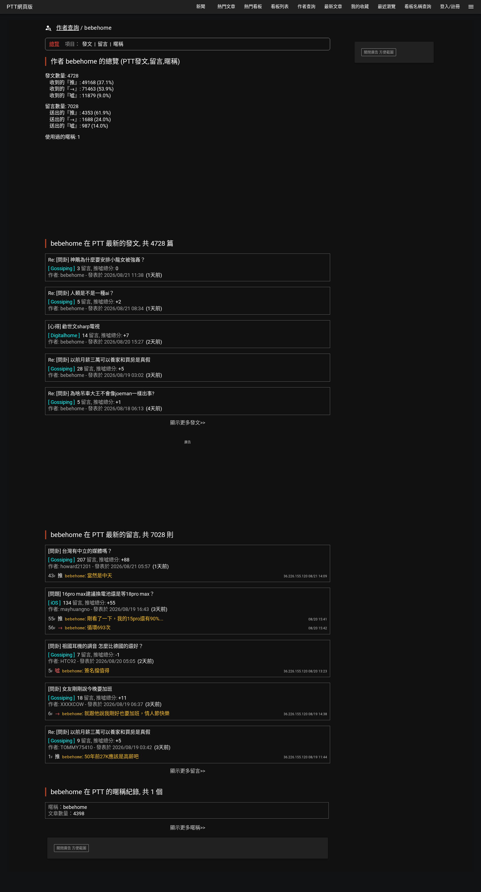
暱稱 (118, 44)
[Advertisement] (187, 485)
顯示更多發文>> (187, 423)
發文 (87, 44)
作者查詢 (67, 27)
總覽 (54, 44)
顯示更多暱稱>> (187, 828)
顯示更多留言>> (187, 771)
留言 (103, 44)
